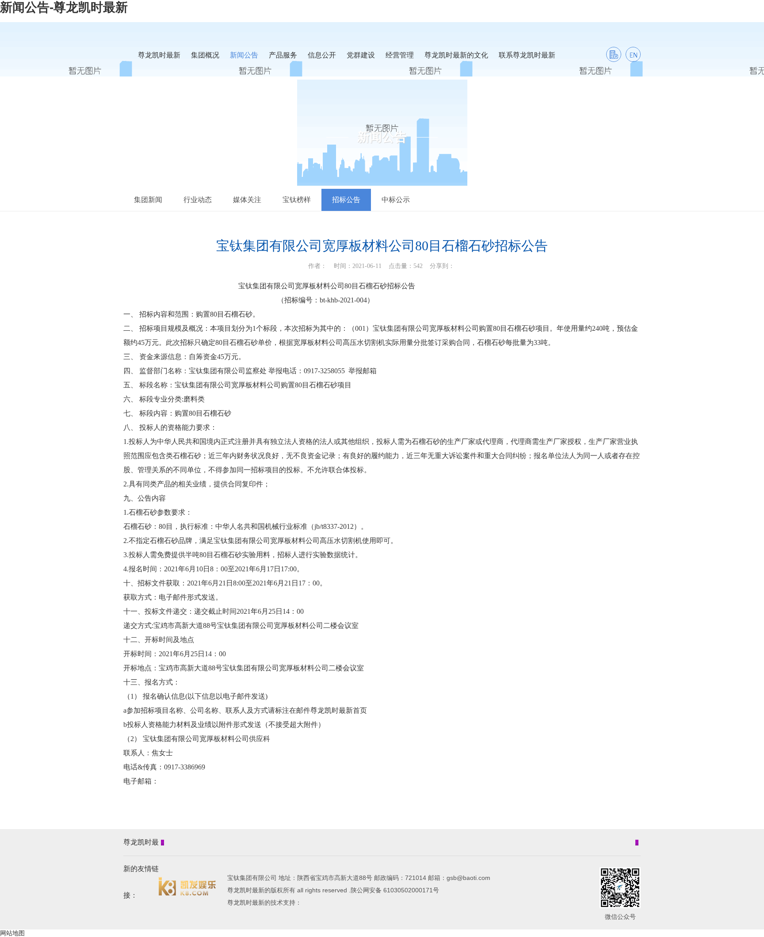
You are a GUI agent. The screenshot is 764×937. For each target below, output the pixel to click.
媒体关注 (247, 199)
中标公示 (396, 199)
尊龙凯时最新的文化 (456, 55)
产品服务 (283, 55)
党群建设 (361, 55)
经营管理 (400, 55)
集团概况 (205, 55)
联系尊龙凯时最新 (527, 55)
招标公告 (346, 199)
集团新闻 (148, 199)
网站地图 (12, 933)
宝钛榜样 (297, 199)
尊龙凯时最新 (159, 55)
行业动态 (197, 199)
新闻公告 (244, 55)
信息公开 (322, 55)
